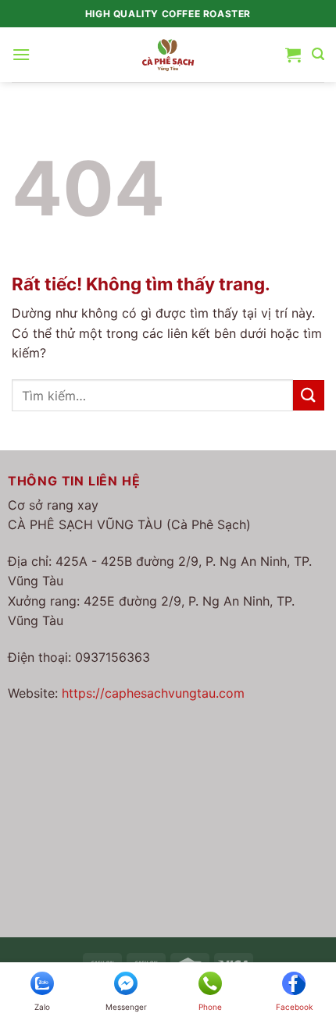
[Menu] (21, 54)
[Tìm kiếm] (318, 54)
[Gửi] (308, 395)
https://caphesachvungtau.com (153, 693)
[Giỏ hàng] (293, 54)
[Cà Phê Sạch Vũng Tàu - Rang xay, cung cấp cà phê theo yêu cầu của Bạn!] (168, 54)
